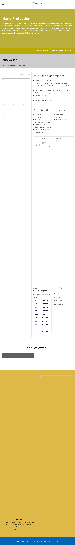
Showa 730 (68, 51)
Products (46, 51)
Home (39, 51)
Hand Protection (57, 51)
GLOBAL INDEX (55, 541)
